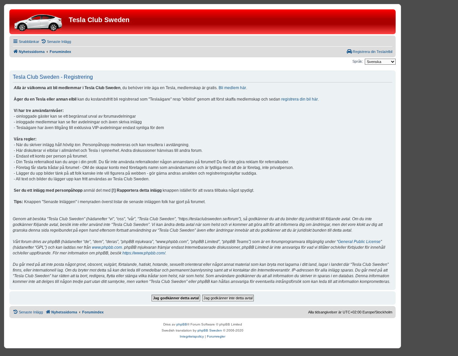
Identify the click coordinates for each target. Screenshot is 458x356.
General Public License (359, 241)
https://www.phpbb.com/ (143, 253)
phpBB (181, 324)
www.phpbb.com (107, 247)
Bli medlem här (232, 87)
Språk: (357, 61)
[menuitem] (56, 42)
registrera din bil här (299, 99)
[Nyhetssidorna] (40, 22)
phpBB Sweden (209, 330)
